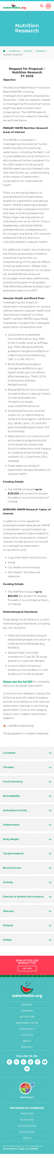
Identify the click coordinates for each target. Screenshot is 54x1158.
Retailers (27, 1119)
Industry (28, 51)
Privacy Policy (10, 1149)
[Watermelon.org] (14, 6)
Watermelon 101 (27, 1023)
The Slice (27, 1035)
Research (41, 51)
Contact (27, 1047)
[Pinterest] (37, 1062)
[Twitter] (23, 1062)
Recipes (27, 1004)
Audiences (14, 51)
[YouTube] (44, 1062)
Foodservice (27, 1126)
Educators (27, 1132)
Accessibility (31, 1149)
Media (27, 1138)
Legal (21, 1149)
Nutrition (27, 1016)
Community (27, 1029)
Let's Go (27, 968)
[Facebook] (9, 1062)
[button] (48, 6)
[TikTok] (30, 1062)
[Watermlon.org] (27, 990)
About (27, 1041)
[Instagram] (16, 1062)
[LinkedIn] (27, 1068)
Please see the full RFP (18, 681)
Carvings (27, 1010)
